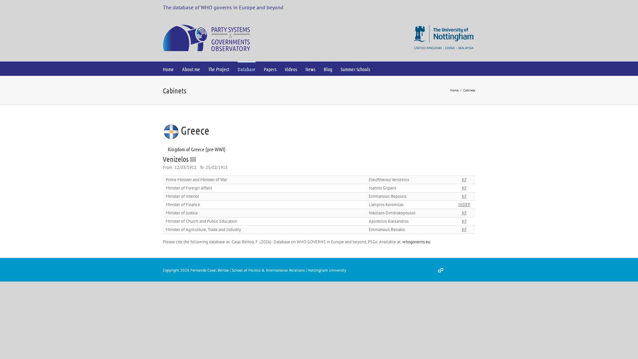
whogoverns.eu (416, 242)
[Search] (380, 68)
